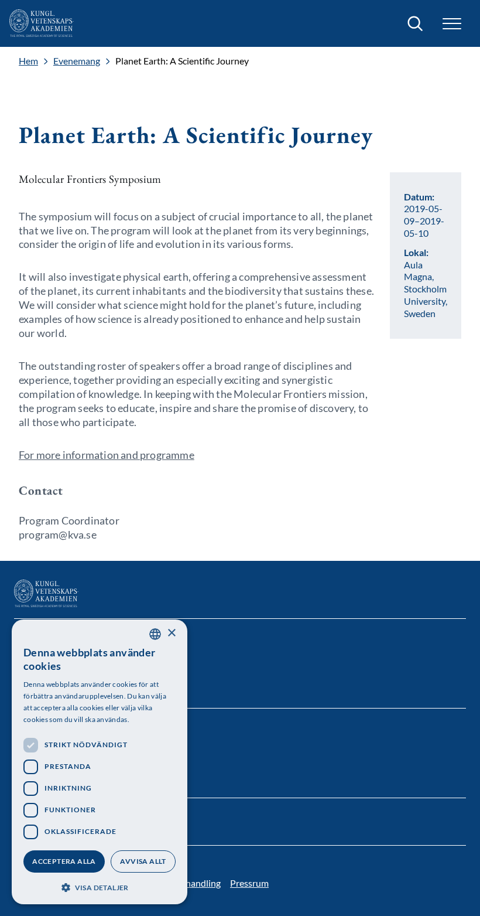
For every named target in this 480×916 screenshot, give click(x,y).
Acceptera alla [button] (64, 861)
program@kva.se (58, 534)
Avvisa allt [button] (143, 861)
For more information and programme (106, 454)
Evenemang (76, 61)
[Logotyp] (41, 23)
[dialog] (99, 761)
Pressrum (249, 882)
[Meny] (452, 23)
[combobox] (155, 634)
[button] (99, 886)
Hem (28, 61)
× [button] (171, 633)
